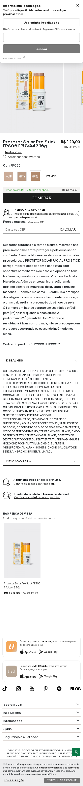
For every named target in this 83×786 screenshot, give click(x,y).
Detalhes (14, 360)
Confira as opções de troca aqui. (34, 483)
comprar (41, 197)
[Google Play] (48, 651)
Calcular (68, 229)
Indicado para (18, 461)
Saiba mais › (69, 189)
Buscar (41, 49)
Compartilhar (77, 213)
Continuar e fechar (62, 780)
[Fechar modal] (77, 5)
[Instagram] (18, 688)
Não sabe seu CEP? (36, 222)
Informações (12, 720)
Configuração (14, 780)
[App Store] (28, 651)
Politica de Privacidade (49, 767)
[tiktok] (4, 688)
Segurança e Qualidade (20, 736)
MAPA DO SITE (69, 756)
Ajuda (7, 728)
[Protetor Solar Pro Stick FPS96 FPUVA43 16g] (22, 550)
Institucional (12, 712)
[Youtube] (32, 688)
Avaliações (13, 151)
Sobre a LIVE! (12, 704)
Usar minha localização (41, 22)
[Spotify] (59, 688)
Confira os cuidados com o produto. (37, 497)
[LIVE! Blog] (76, 688)
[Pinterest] (45, 688)
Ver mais (51, 176)
